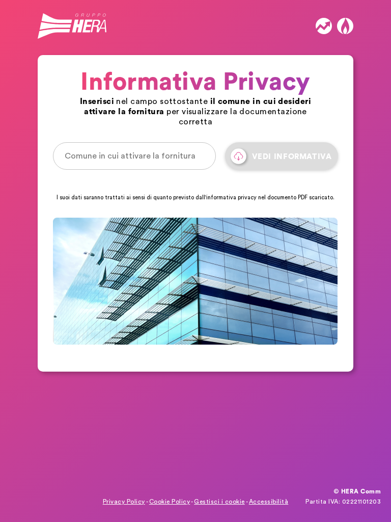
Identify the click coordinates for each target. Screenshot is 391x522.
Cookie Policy (169, 502)
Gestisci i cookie (219, 502)
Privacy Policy (124, 502)
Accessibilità (269, 502)
